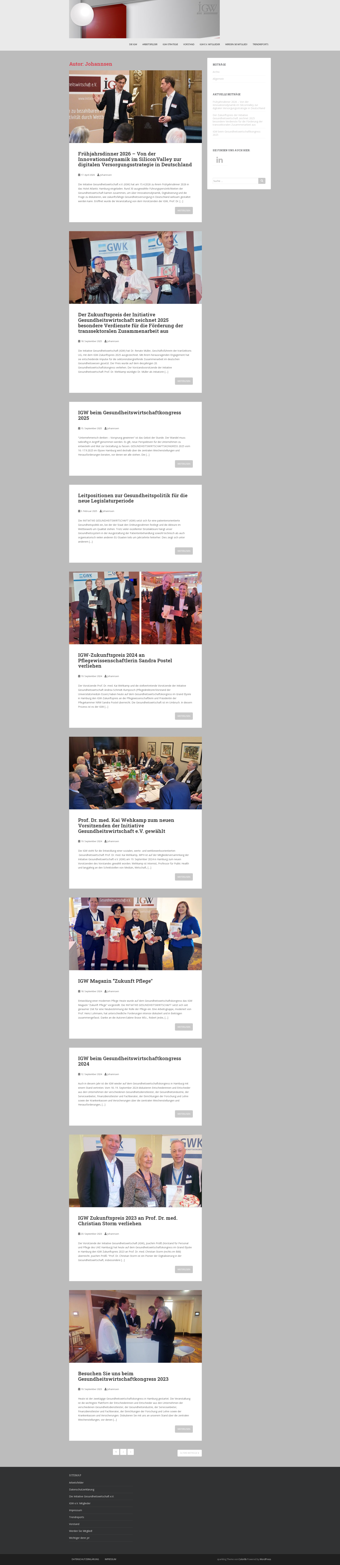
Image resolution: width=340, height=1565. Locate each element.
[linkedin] (220, 160)
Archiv (216, 72)
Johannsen (106, 174)
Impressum (75, 1510)
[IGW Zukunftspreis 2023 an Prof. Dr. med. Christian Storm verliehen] (135, 1171)
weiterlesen (183, 210)
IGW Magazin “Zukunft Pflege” (115, 981)
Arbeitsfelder (149, 44)
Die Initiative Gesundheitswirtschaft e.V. (91, 1496)
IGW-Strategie (170, 44)
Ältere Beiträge (189, 1452)
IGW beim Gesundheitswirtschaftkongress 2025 (129, 415)
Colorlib (243, 1559)
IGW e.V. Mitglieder (210, 44)
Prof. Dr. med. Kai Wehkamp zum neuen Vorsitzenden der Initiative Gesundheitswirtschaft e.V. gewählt (126, 825)
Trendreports (260, 44)
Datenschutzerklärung (81, 1489)
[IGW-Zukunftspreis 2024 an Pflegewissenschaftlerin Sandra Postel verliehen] (135, 608)
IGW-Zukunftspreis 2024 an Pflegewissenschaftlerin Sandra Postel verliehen (125, 660)
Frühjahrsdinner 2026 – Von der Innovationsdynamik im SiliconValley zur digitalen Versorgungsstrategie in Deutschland (135, 159)
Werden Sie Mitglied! (236, 44)
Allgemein (218, 78)
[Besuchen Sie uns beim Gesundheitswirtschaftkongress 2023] (135, 1326)
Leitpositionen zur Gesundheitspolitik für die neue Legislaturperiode (133, 498)
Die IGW (133, 44)
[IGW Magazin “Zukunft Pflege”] (135, 934)
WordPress (265, 1559)
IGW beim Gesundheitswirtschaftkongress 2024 (129, 1061)
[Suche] (261, 181)
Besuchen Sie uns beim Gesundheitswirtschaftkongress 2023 (123, 1376)
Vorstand (188, 44)
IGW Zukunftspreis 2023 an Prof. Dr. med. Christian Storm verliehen (127, 1221)
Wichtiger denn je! (79, 1537)
